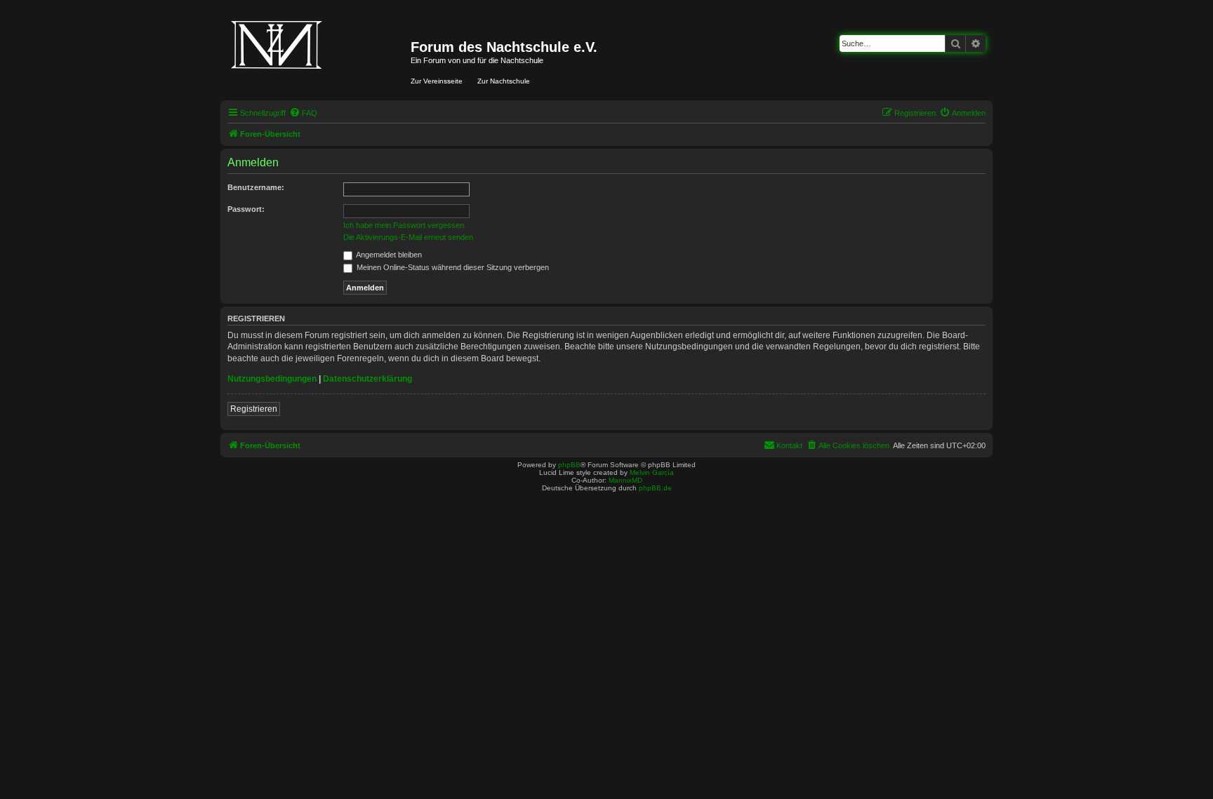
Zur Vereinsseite (437, 81)
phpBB (569, 465)
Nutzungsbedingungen (272, 379)
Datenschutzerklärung (367, 379)
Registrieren (253, 409)
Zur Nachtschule (503, 81)
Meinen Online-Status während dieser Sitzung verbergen (451, 267)
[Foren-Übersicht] (317, 54)
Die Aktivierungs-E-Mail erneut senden (408, 237)
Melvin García (652, 472)
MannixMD (625, 480)
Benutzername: (255, 187)
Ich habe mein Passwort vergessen (403, 225)
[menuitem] (303, 113)
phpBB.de (655, 488)
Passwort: (246, 209)
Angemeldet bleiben (388, 254)
